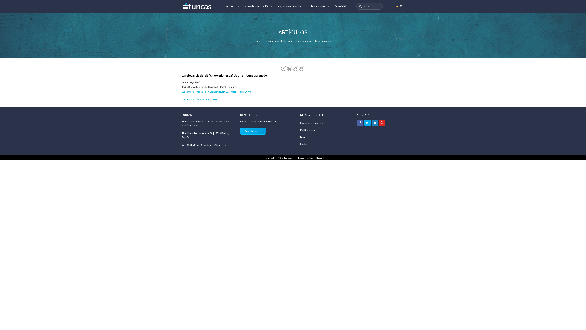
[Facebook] (360, 123)
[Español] (399, 6)
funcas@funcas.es (216, 145)
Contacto (305, 143)
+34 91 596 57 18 (193, 145)
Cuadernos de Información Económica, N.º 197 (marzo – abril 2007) (216, 91)
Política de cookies (305, 158)
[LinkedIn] (375, 123)
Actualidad (340, 6)
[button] (360, 6)
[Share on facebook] (295, 68)
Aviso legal (270, 158)
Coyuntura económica (289, 6)
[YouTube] (382, 123)
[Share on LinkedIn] (289, 68)
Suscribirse (251, 131)
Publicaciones (318, 6)
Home (258, 40)
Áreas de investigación (256, 6)
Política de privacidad (286, 158)
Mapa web (320, 158)
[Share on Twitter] (283, 68)
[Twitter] (367, 123)
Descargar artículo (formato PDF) (199, 99)
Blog (302, 137)
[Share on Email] (301, 68)
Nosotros (230, 6)
